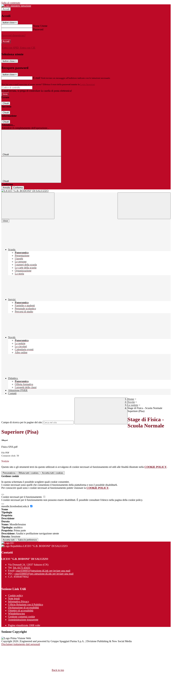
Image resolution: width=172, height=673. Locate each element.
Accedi (6, 9)
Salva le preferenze (27, 540)
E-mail (36, 77)
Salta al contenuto (10, 2)
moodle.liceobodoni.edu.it (15, 506)
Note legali (14, 598)
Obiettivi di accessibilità (20, 610)
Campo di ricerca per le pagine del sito (21, 422)
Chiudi (6, 103)
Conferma (18, 187)
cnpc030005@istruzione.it (43, 570)
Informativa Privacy (18, 601)
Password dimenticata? (13, 35)
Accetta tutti (52, 473)
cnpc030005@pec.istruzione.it (43, 573)
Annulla (6, 187)
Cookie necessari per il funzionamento (21, 496)
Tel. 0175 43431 (21, 567)
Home (130, 399)
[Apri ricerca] (144, 205)
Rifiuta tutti (29, 473)
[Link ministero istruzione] (16, 5)
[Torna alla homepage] (86, 190)
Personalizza (9, 473)
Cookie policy (15, 595)
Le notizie (132, 405)
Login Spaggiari (87, 84)
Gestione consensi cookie (21, 616)
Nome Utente (40, 25)
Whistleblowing (16, 613)
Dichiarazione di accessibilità (23, 607)
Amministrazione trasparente (23, 619)
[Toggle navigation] (27, 205)
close (5, 221)
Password (38, 29)
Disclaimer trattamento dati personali (20, 644)
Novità (131, 402)
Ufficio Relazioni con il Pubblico (25, 604)
